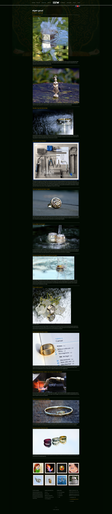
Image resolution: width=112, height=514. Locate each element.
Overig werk (69, 2)
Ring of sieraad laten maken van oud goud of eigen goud (47, 371)
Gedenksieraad (37, 16)
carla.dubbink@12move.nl (74, 499)
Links (59, 497)
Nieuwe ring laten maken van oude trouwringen (45, 255)
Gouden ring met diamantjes (40, 108)
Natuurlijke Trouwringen (39, 224)
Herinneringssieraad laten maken (41, 189)
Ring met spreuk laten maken (40, 332)
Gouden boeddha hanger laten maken (42, 67)
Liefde (39, 2)
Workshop (63, 2)
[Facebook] (76, 6)
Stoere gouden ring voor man (40, 428)
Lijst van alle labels (61, 492)
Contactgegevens (48, 498)
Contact (74, 2)
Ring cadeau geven (38, 287)
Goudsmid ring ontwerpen (39, 141)
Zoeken (79, 2)
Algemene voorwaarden (49, 495)
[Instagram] (79, 6)
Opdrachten (44, 2)
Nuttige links (60, 495)
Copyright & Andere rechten (49, 497)
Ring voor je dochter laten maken (41, 399)
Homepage (33, 2)
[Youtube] (78, 6)
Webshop (49, 2)
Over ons (46, 492)
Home (56, 507)
